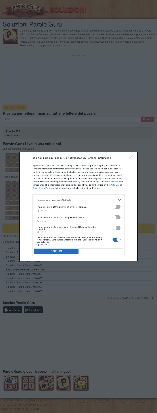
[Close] (131, 158)
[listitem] (78, 200)
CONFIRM (56, 251)
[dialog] (78, 206)
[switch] (117, 207)
